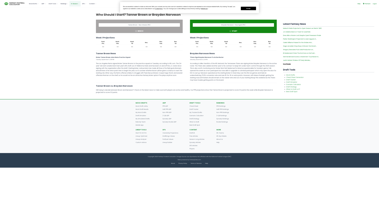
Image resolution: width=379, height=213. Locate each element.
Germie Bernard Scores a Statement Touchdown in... (301, 57)
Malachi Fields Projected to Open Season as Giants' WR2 (302, 28)
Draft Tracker (291, 80)
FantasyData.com (195, 160)
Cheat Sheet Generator (295, 77)
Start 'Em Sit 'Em (141, 133)
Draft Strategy (291, 87)
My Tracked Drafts (196, 112)
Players (192, 149)
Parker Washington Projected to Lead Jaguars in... (300, 39)
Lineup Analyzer (141, 139)
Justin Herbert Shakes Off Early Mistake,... (297, 60)
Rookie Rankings (222, 122)
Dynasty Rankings (222, 119)
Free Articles (194, 136)
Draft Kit (192, 133)
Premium (367, 4)
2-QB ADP (166, 116)
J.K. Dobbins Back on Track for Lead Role (296, 32)
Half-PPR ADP (167, 109)
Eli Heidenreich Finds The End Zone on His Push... (299, 53)
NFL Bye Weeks (221, 136)
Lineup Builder (167, 142)
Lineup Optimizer (141, 136)
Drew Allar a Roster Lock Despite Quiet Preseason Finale (302, 35)
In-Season (74, 4)
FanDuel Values (168, 139)
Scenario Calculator (293, 84)
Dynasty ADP (167, 119)
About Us (219, 139)
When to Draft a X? (293, 89)
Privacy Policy (182, 163)
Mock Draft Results (142, 109)
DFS (83, 4)
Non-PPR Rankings (222, 112)
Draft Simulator (291, 82)
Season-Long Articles (197, 139)
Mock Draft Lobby (142, 106)
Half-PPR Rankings (222, 109)
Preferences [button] (204, 8)
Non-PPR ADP (167, 112)
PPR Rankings (221, 106)
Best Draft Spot (291, 92)
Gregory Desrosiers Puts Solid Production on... (298, 50)
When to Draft (194, 122)
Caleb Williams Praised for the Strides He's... (298, 42)
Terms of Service (196, 163)
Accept (248, 8)
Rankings (63, 4)
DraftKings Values (169, 136)
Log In (375, 4)
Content (92, 4)
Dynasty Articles (195, 142)
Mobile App (140, 125)
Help (358, 4)
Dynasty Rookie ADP (169, 122)
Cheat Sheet (194, 106)
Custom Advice (141, 142)
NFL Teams (220, 133)
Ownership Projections (170, 133)
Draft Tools (52, 4)
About (173, 163)
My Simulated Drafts (143, 119)
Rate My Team (141, 122)
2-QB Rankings (221, 116)
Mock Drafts (33, 4)
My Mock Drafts (141, 112)
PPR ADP (165, 106)
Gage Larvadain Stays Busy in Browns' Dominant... (300, 46)
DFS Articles (193, 146)
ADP (43, 4)
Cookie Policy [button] (159, 8)
